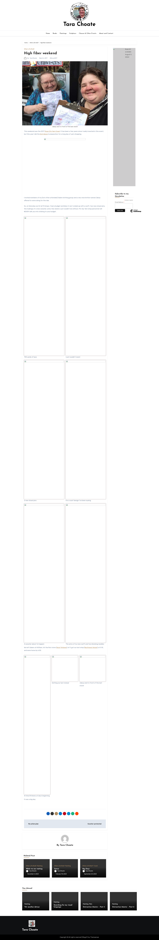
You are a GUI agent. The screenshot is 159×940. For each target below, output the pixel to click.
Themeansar (94, 937)
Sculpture (72, 33)
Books (55, 33)
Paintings (63, 33)
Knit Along (43, 134)
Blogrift (85, 937)
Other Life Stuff (29, 49)
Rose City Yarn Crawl (52, 131)
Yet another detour (32, 907)
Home (48, 33)
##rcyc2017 (53, 58)
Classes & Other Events (87, 33)
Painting (39, 866)
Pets (90, 904)
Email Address (119, 202)
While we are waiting (34, 869)
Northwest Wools (91, 647)
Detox (56, 869)
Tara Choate (79, 24)
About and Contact (106, 33)
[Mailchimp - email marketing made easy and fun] (136, 212)
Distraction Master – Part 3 (94, 907)
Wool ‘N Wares (62, 647)
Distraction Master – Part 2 (123, 907)
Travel (95, 866)
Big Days (86, 869)
